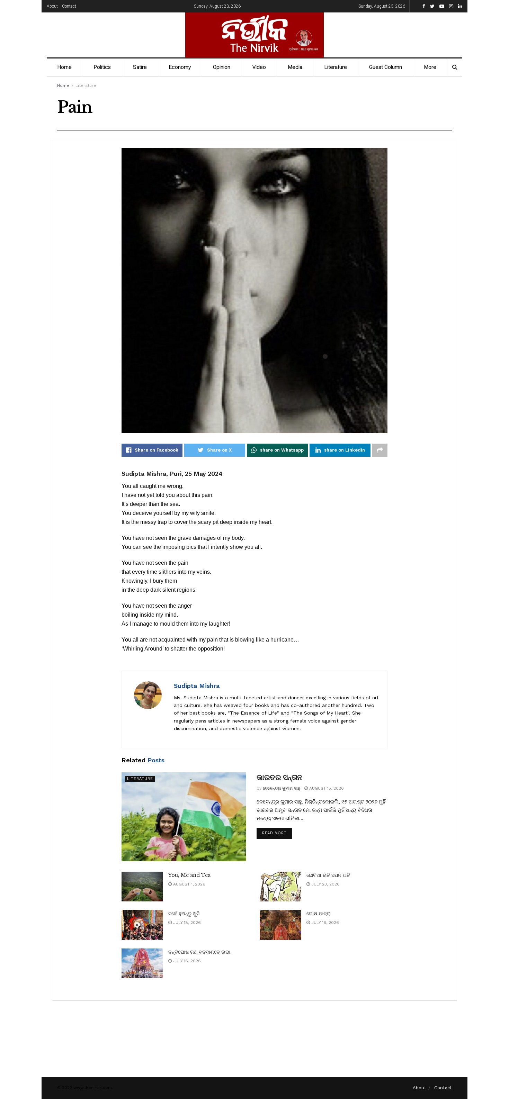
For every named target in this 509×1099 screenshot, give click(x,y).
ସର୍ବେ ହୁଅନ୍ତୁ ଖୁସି (183, 913)
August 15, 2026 (326, 788)
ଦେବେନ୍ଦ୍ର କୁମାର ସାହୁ (281, 788)
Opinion (221, 67)
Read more (274, 833)
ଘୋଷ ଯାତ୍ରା (318, 913)
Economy (180, 67)
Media (295, 67)
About (52, 6)
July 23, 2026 (325, 884)
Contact (69, 6)
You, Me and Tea (189, 875)
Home (64, 67)
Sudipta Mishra (197, 685)
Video (259, 67)
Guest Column (385, 67)
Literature (335, 67)
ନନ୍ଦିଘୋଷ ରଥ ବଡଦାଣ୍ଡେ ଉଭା (199, 952)
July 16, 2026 (324, 922)
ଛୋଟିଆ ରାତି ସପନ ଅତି (328, 875)
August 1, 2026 (188, 884)
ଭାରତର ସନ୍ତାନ (279, 777)
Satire (140, 67)
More (430, 67)
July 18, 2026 (186, 922)
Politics (102, 67)
